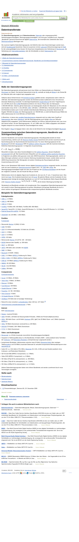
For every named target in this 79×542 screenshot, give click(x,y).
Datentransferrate (7, 407)
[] (45, 301)
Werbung (34, 470)
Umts (3, 447)
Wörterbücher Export (6, 473)
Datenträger (60, 399)
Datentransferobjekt (10, 399)
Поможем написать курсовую (19, 396)
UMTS (3, 443)
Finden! (63, 18)
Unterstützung (28, 470)
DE (65, 11)
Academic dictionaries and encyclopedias (28, 14)
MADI (3, 428)
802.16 (3, 456)
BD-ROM (4, 462)
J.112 (3, 421)
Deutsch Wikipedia (18, 21)
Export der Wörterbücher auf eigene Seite (50, 11)
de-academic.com (6, 20)
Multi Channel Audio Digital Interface (13, 436)
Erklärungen (29, 21)
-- (30, 140)
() (9, 211)
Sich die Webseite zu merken (29, 11)
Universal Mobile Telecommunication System (16, 451)
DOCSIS (4, 413)
